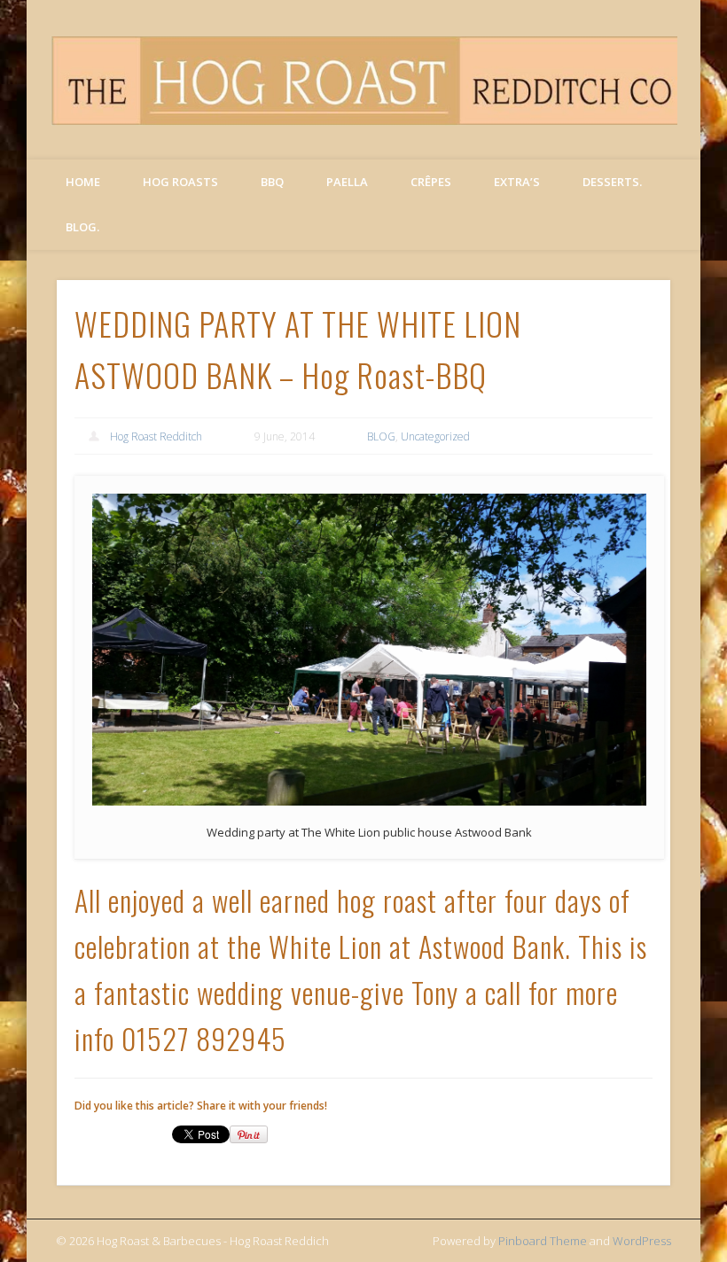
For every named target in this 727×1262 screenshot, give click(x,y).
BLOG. (82, 227)
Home (83, 182)
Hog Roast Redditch (156, 436)
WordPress (642, 1241)
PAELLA (347, 182)
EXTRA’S (517, 182)
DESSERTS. (612, 182)
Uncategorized (435, 436)
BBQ (272, 182)
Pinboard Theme (542, 1241)
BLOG (381, 436)
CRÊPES (430, 182)
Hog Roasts (180, 182)
